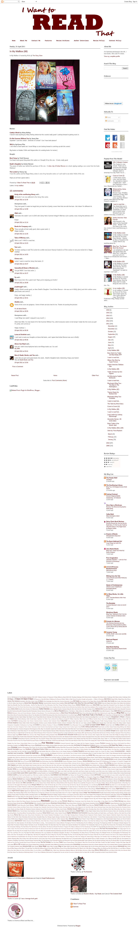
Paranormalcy (107, 792)
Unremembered (84, 844)
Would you (21, 852)
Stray (66, 817)
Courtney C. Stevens (52, 725)
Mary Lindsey (86, 779)
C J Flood (121, 717)
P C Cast (68, 792)
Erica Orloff (105, 736)
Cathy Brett (110, 514)
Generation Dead (62, 745)
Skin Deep (58, 811)
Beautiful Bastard (107, 709)
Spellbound (97, 813)
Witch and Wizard (110, 850)
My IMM (17, 348)
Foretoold (67, 743)
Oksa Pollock (84, 790)
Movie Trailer (44, 784)
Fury (19, 745)
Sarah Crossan (39, 805)
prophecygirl (19, 287)
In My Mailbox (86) (113, 409)
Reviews (45, 801)
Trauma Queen (70, 842)
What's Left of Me (84, 848)
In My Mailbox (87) (113, 389)
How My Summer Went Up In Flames (46, 751)
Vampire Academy (14, 846)
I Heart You (97, 751)
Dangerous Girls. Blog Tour (39, 728)
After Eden (28, 701)
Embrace (10, 736)
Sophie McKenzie (72, 813)
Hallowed (128, 747)
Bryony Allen (79, 717)
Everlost (123, 736)
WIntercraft (103, 850)
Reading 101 (127, 798)
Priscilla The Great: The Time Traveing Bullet (55, 796)
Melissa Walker (73, 780)
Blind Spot (97, 713)
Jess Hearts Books (112, 549)
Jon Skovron (82, 763)
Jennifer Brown (82, 759)
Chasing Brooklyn (108, 721)
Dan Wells (10, 728)
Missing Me (108, 782)
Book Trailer (82, 715)
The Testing (81, 836)
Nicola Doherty (84, 788)
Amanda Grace (55, 703)
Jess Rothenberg (44, 761)
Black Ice (58, 713)
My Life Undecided (81, 784)
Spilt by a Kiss (117, 813)
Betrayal (123, 711)
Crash (129, 725)
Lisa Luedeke (39, 775)
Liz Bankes (86, 775)
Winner (97, 850)
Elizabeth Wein (81, 734)
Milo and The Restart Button (40, 782)
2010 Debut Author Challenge (89, 697)
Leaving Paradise (41, 773)
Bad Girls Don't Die (79, 709)
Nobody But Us (58, 790)
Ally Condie (111, 701)
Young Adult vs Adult (100, 852)
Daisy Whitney (120, 726)
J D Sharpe (63, 757)
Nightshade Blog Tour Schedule (38, 790)
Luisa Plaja (80, 777)
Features (48, 41)
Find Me (102, 740)
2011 (108, 324)
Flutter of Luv (31, 743)
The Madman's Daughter (58, 832)
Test (16, 247)
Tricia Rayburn (78, 842)
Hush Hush (87, 751)
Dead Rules (21, 730)
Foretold (63, 743)
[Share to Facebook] (47, 183)
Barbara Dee (99, 709)
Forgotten (92, 743)
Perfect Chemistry (29, 794)
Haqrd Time (22, 749)
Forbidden (57, 743)
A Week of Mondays (99, 699)
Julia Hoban (120, 763)
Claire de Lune (79, 722)
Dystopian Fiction (120, 732)
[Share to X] (45, 183)
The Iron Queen (32, 830)
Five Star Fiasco (16, 743)
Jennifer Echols (108, 759)
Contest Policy (115, 41)
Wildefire (68, 850)
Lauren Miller (24, 773)
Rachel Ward (42, 798)
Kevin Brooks (119, 767)
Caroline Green (97, 718)
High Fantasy (27, 751)
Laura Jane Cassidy (107, 771)
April (109, 348)
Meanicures (18, 780)
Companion (10, 725)
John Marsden (43, 763)
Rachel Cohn (15, 798)
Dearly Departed (47, 730)
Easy (125, 732)
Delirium (87, 730)
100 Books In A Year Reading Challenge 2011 (23, 697)
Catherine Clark (47, 721)
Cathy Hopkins (79, 721)
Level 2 (79, 773)
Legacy (61, 773)
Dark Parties (65, 728)
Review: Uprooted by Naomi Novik (116, 648)
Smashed (67, 811)
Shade (113, 807)
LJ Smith (92, 775)
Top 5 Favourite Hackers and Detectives (60, 840)
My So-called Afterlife (36, 786)
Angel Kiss (106, 705)
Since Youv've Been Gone (24, 811)
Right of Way (101, 801)
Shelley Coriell (59, 809)
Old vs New (90, 790)
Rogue (15, 803)
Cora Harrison (43, 725)
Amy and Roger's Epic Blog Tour (74, 703)
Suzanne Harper (37, 818)
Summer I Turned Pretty (99, 817)
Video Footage (54, 846)
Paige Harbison (79, 792)
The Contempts (127, 824)
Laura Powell (115, 771)
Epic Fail (100, 736)
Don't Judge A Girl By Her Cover (69, 732)
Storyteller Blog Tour (42, 817)
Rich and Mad (58, 801)
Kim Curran (19, 769)
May (109, 345)
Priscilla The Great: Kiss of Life (36, 796)
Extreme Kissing (45, 738)
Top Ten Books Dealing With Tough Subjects (81, 840)
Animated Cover (113, 705)
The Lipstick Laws (114, 830)
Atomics (28, 709)
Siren (41, 811)
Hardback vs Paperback (33, 749)
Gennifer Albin (70, 745)
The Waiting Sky (114, 836)
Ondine (103, 790)
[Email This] (40, 183)
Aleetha (17, 302)
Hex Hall (22, 751)
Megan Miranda (32, 780)
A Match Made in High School (68, 699)
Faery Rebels (77, 738)
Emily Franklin (20, 736)
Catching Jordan (22, 721)
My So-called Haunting (48, 786)
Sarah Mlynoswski (72, 805)
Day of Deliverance (12, 730)
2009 (108, 446)
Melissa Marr (66, 780)
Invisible (128, 755)
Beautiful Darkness (12, 711)
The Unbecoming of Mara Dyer (92, 836)
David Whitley (127, 728)
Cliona (17, 258)
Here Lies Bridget (121, 749)
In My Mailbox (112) (119, 233)
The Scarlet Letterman (104, 834)
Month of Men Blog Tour (124, 782)
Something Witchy (31, 813)
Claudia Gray (102, 722)
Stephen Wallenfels (111, 815)
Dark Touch (76, 728)
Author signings (54, 709)
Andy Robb (96, 705)
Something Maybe (12, 813)
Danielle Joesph (50, 728)
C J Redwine (127, 717)
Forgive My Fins (81, 743)
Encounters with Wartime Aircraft (64, 736)
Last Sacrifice (92, 771)
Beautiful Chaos (116, 709)
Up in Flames (95, 844)
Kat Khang (16, 767)
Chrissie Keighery (13, 722)
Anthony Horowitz (61, 707)
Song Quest (39, 813)
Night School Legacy (18, 790)
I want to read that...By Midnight (48, 753)
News (72, 788)
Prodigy (88, 796)
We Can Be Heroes (94, 846)
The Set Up (28, 836)
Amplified (62, 703)
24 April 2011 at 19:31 (21, 298)
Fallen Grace (101, 738)
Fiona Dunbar (127, 740)
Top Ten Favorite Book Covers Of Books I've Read (27, 842)
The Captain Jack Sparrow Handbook (68, 824)
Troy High (107, 842)
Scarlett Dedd (122, 805)
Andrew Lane (89, 705)
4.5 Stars (24, 699)
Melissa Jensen (59, 780)
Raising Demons (71, 798)
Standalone (38, 815)
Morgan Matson (36, 784)
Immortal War (29, 755)
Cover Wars (100, 725)
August (110, 337)
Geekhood (38, 745)
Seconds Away (66, 807)
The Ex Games (119, 826)
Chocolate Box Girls (125, 721)
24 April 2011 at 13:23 (21, 243)
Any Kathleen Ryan (80, 707)
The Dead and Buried (52, 826)
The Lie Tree (96, 830)
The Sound (35, 836)
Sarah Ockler (82, 805)
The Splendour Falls (53, 836)
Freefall (122, 743)
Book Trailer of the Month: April (113, 424)
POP (103, 794)
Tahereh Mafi (34, 820)
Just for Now (45, 765)
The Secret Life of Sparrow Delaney (119, 834)
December (111, 326)
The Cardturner (82, 824)
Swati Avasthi (109, 818)
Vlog (59, 846)
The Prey (70, 834)
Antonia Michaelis (70, 707)
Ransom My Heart (93, 798)
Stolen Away (127, 815)
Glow (30, 747)
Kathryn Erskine (45, 767)
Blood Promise (17, 715)
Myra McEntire (105, 786)
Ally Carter (104, 701)
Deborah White (55, 730)
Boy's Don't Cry (121, 715)
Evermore (128, 736)
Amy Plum (20, 705)
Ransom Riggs (102, 798)
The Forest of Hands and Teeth (30, 828)
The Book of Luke (32, 824)
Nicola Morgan (92, 788)
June (109, 342)
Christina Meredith (52, 722)
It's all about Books (21, 308)
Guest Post (95, 747)
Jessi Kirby (51, 761)
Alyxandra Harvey (37, 703)
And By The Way (35, 705)
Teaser (102, 820)
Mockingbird (115, 782)
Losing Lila (127, 775)
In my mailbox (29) (119, 288)
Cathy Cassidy (71, 721)
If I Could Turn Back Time (98, 753)
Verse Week (42, 846)
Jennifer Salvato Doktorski (120, 759)
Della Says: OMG (95, 730)
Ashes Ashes (15, 709)
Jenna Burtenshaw (63, 759)
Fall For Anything (93, 738)
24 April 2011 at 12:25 (21, 234)
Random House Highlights (82, 798)
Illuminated (115, 753)
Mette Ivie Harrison (91, 780)
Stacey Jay (17, 815)
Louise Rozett (25, 777)
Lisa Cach (19, 775)
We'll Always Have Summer (106, 846)
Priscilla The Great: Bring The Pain (19, 796)
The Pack (59, 834)
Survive (120, 817)
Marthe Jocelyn (72, 779)
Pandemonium (95, 792)
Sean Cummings (34, 807)
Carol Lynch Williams (88, 718)
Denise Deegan (111, 730)
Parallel (102, 792)
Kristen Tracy (19, 771)
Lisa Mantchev (46, 775)
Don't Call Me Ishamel (55, 732)
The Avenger (96, 822)
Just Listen (59, 765)
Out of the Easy (54, 792)
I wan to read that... (18, 753)
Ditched (36, 732)
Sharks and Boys (15, 809)
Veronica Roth (27, 846)
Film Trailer (97, 740)
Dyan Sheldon (111, 732)
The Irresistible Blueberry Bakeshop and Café (55, 830)
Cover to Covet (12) (113, 406)
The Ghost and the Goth (44, 828)
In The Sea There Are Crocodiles (60, 755)
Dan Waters (127, 726)
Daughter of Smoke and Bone (99, 728)
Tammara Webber (66, 820)
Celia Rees (86, 721)
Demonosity (103, 730)
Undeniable (47, 844)
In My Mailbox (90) (119, 275)
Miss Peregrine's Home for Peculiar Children (94, 782)
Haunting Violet (53, 749)
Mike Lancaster (27, 782)
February (111, 437)
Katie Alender (52, 767)
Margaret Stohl (35, 779)
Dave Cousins (120, 728)
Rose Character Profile (39, 803)
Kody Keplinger (127, 769)
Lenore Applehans (72, 773)
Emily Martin (36, 736)
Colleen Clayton (126, 722)
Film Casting (91, 740)
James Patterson (115, 757)
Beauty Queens (42, 711)
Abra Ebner (127, 699)
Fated (24, 740)
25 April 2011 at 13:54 (21, 362)
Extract (15, 738)
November (111, 329)
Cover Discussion (74, 725)
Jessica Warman (87, 761)
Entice (93, 736)
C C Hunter (106, 717)
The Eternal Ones (110, 826)
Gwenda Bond (116, 747)
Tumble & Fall (119, 842)
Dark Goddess (57, 728)
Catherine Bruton (38, 721)
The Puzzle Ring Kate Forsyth (80, 834)
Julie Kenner (19, 765)
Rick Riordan (87, 801)
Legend (65, 773)
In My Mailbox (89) (113, 350)
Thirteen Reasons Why (13, 838)
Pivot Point (86, 794)
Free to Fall (117, 743)
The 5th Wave (28, 822)
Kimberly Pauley (46, 769)
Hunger (64, 751)
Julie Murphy (26, 765)
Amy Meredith (14, 705)
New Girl (69, 788)
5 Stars (30, 699)
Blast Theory (83, 713)
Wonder (125, 850)
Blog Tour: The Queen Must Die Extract (120, 247)
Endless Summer (77, 736)
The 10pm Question (19, 822)
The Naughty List (20, 834)
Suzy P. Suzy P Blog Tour (89, 818)
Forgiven (87, 743)
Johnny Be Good (59, 763)
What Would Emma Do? (73, 848)
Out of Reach (46, 792)
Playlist (91, 794)
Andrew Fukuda (80, 705)
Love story (50, 777)
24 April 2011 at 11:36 (21, 199)
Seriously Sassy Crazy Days (104, 807)
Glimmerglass (26, 747)
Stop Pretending (23, 817)
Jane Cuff (13, 759)
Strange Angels (51, 817)
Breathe (128, 715)
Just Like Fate (52, 765)
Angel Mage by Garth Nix (113, 543)
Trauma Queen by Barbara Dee (113, 393)
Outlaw (60, 792)
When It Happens (93, 848)
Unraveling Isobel (68, 844)
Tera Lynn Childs (113, 820)
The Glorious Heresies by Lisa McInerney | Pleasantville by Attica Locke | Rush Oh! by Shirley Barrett (116, 624)
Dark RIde (70, 728)
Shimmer (83, 809)
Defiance (83, 730)
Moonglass (17, 784)
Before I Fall (68, 711)
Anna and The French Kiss (19, 707)
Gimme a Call (99, 745)
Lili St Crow (95, 773)
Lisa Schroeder (63, 775)
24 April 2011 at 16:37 (21, 273)
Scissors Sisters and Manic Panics (21, 807)
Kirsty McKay (74, 769)
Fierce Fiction (85, 740)
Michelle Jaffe (19, 782)
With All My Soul (119, 850)
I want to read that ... (119, 204)
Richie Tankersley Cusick (78, 801)
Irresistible (10, 757)
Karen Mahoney (101, 765)
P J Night (73, 792)
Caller (28, 718)
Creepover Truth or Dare (25, 726)
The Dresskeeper (86, 826)
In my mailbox (19, 185)
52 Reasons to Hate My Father (41, 699)
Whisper (47, 850)
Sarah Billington (30, 805)
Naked (124, 786)
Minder (49, 782)
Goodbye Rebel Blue (60, 747)
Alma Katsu (124, 701)
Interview (119, 755)
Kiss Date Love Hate (92, 769)
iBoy (90, 753)
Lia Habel (83, 773)
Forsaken (97, 743)
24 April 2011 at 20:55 (21, 311)
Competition (17, 725)
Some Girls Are (104, 811)
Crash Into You (11, 726)
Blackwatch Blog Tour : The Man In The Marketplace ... (114, 385)
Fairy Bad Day (84, 738)
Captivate (39, 718)
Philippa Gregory (58, 794)
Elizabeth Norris (63, 734)
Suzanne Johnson (46, 818)
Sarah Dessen (47, 805)
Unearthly (61, 844)
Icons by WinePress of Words (117, 151)
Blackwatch (76, 713)
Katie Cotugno (59, 767)
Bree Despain (11, 717)
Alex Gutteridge (48, 701)
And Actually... (27, 705)
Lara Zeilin (69, 771)
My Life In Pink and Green (60, 784)
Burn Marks (85, 717)
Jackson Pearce (90, 757)
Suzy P (80, 818)
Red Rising (23, 801)
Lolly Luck (109, 775)
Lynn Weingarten (88, 777)
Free (112, 743)
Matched (106, 779)
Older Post (95, 375)
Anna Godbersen (36, 707)
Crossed (64, 726)
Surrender (115, 817)
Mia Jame (99, 780)
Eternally (110, 736)
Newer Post (15, 375)
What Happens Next (17, 848)
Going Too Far (35, 747)
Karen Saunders (110, 765)
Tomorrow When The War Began (42, 840)
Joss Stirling (107, 763)
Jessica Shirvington (68, 761)
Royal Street (70, 803)
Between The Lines (45, 713)
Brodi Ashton (73, 717)
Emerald (14, 736)
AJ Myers (40, 701)
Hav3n (58, 749)
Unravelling (76, 844)
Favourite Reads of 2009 (36, 740)
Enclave (54, 736)
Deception (68, 730)
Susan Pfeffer (11, 818)
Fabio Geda (53, 738)
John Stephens (51, 763)
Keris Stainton (103, 767)
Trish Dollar (98, 842)
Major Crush (124, 777)
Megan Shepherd (42, 780)
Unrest (90, 844)
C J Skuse (11, 718)
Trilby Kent (85, 842)
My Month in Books (104, 784)
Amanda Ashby (47, 703)
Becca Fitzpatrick (60, 711)
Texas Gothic (11, 822)
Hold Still (34, 751)
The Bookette (110, 603)
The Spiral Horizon (42, 836)
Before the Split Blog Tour (85, 711)
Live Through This (78, 775)
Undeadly (42, 844)
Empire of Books (112, 534)
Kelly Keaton (95, 767)
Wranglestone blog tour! (113, 536)
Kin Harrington (54, 769)
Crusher (72, 726)
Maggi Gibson (96, 777)
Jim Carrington (112, 761)
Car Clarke (45, 718)
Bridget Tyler (26, 717)
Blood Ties (31, 715)
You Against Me (56, 852)
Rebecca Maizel (16, 801)
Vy (16, 277)
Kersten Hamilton (112, 767)
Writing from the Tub (113, 576)
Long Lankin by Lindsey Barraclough (114, 415)
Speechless (91, 813)
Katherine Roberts (35, 767)
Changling (91, 721)
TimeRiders (15, 840)
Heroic (9, 751)
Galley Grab (23, 745)
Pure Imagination (112, 558)
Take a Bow (41, 820)
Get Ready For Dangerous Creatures (84, 745)
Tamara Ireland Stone (55, 820)
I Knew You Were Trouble (107, 751)
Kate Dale (21, 767)
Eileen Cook (22, 734)
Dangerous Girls (28, 728)
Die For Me (25, 732)
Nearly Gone (38, 788)
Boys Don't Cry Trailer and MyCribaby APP (114, 354)
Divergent (40, 732)
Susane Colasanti (28, 818)
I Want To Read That (79, 904)
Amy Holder (120, 703)
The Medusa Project (94, 832)
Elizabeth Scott (72, 734)
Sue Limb (90, 817)
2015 (108, 313)
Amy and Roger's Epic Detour (93, 703)
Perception (22, 794)
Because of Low (50, 711)
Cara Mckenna (60, 718)
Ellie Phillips (116, 734)
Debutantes (62, 730)
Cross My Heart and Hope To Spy (53, 726)
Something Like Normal (124, 811)
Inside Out (108, 755)
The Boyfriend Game (43, 824)
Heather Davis (87, 749)
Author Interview (44, 709)
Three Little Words (86, 838)
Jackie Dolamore (71, 757)
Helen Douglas (103, 749)
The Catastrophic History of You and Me (96, 824)
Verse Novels (35, 846)
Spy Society (11, 815)
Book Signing (74, 715)
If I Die (106, 753)
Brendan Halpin (18, 717)
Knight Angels (118, 769)
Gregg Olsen (76, 747)
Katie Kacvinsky (73, 767)
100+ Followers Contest (120, 162)
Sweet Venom (11, 820)
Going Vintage (43, 747)
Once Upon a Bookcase (114, 505)
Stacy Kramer (31, 815)
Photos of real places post (69, 794)
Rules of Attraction (77, 803)
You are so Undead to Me (75, 852)
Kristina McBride (43, 771)
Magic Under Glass (115, 777)
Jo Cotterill (119, 761)
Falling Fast (115, 738)
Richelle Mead (66, 801)
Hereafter (128, 749)
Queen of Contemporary (114, 585)
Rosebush (48, 803)
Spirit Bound (125, 813)
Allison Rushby (97, 701)
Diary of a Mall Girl (17, 732)
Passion (126, 792)
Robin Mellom (127, 801)
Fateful (28, 740)
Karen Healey (92, 765)
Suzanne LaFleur (56, 818)
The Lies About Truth (104, 830)
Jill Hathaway (105, 761)
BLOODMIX (43, 715)
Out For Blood (31, 792)
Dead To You (27, 730)
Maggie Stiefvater (105, 777)
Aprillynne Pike (94, 707)
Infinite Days (85, 755)
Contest (37, 725)
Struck (70, 817)
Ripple (106, 801)
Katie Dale (66, 767)
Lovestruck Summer (58, 777)
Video (48, 846)
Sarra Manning (90, 805)
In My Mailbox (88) (113, 369)
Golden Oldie (51, 747)
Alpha (14, 703)
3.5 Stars (10, 699)
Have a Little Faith (65, 749)
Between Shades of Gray (33, 713)
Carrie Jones (112, 718)
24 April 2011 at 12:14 (21, 222)
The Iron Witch (39, 830)
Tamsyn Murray (76, 820)
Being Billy (96, 711)
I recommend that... (119, 751)
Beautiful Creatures (125, 709)
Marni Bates (64, 779)
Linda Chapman (102, 773)
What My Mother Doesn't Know (59, 848)
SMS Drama (73, 811)
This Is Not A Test (43, 838)
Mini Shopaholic (69, 782)
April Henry (87, 707)
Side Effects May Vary (117, 809)
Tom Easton (22, 840)
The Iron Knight (23, 830)
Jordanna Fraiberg (90, 763)
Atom (24, 709)
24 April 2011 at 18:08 (21, 282)
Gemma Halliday (46, 745)
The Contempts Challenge (14, 826)
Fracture (102, 743)
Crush (68, 726)
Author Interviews (81, 41)
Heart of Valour (80, 749)
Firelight (9, 743)
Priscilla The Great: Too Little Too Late (76, 796)
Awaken (60, 709)
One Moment (108, 790)
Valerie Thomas (118, 844)
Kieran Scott (126, 767)
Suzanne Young (111, 632)
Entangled (88, 736)
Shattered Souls (40, 809)
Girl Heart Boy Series (115, 745)
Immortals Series (37, 755)
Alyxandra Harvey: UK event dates (114, 420)
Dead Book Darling (112, 647)
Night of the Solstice (111, 788)
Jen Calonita (31, 759)
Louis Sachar (18, 777)
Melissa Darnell (50, 780)
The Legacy (89, 830)
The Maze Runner (84, 832)
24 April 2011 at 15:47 (21, 264)
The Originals (42, 834)
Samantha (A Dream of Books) (25, 268)
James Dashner (107, 757)
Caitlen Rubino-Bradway (20, 718)
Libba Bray (89, 773)
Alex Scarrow (60, 701)
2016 (108, 310)
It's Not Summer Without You (44, 757)
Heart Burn (73, 749)
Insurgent (114, 755)
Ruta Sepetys (86, 803)
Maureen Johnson (113, 779)
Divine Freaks (46, 732)
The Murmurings (124, 832)
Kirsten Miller (61, 769)
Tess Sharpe (127, 820)
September (111, 334)
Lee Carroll (48, 773)
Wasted (86, 846)
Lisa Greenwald (26, 775)
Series (95, 807)
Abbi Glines (107, 699)
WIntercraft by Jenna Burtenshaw (119, 190)
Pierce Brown (79, 794)
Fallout (120, 738)
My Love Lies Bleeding (92, 784)
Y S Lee (35, 852)
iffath (16, 213)
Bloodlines (37, 715)
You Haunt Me (85, 852)
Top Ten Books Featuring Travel (100, 840)
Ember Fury (127, 734)
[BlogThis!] (43, 183)
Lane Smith (64, 771)
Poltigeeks (98, 794)
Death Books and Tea (26, 360)
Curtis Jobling (85, 726)
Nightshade (27, 790)
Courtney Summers (63, 725)
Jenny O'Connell (25, 761)
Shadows (124, 807)
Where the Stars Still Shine (23, 850)
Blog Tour (120, 713)
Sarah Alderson (12, 805)
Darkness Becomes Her (85, 728)
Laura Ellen (99, 771)
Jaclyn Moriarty (98, 757)
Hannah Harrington (13, 749)
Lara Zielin (75, 771)
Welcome (115, 846)
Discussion (31, 732)
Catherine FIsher (56, 721)
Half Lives (123, 747)
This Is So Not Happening (54, 838)
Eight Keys (15, 734)
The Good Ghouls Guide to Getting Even (71, 828)
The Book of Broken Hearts (21, 824)
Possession (107, 794)
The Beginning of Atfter (105, 822)
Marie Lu (50, 779)
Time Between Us (126, 838)
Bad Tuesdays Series (89, 709)
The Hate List (85, 828)
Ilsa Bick (121, 753)
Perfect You (37, 794)
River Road (111, 801)
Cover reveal (82, 725)
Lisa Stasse (71, 775)
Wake (65, 846)
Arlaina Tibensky (115, 707)
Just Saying (65, 765)
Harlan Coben (44, 749)
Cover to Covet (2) (118, 175)
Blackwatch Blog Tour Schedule (114, 397)
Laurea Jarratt (123, 771)
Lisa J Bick (32, 775)
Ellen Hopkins (96, 734)
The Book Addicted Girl (114, 541)
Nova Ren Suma (72, 790)
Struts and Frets (76, 817)
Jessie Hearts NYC (97, 761)
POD (94, 794)
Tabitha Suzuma (27, 820)
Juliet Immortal (33, 765)
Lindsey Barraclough (125, 773)
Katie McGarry (80, 767)
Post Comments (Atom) (59, 380)
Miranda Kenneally (78, 782)
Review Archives (62, 41)
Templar (106, 820)
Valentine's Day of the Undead (106, 844)
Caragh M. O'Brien (69, 718)
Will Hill (77, 850)
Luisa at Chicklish (21, 334)
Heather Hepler (95, 749)
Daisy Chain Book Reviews (115, 521)
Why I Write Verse (54, 850)
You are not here (64, 852)
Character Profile (99, 721)
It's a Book (21, 757)
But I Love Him (99, 717)
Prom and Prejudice (96, 796)
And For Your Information (46, 705)
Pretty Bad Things (115, 794)
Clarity (94, 722)
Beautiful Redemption (32, 711)
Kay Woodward (88, 767)
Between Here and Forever (20, 713)
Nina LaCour (50, 790)
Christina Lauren (43, 722)
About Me (23, 41)
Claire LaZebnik (87, 722)
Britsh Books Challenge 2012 (62, 717)
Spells (101, 813)
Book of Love (67, 715)
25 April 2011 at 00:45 (21, 340)
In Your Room (72, 755)
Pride (121, 794)
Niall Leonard (77, 788)
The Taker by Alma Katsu (115, 404)
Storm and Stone (32, 817)
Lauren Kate (16, 773)
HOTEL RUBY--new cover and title (116, 634)
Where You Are (34, 850)
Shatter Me (23, 809)
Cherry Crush (116, 721)
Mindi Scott (54, 782)
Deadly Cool (34, 730)
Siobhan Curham (35, 811)
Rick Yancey (94, 801)
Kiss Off (106, 769)
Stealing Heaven (74, 815)
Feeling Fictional (112, 494)
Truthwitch (112, 842)
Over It (63, 792)
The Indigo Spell (122, 828)
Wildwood (72, 850)
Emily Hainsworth (28, 736)
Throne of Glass (95, 838)
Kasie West (10, 767)
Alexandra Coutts (68, 701)
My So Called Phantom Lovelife (23, 786)
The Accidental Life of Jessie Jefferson (55, 822)
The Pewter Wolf (111, 478)
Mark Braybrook (57, 779)
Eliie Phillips (37, 734)
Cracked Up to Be (109, 725)
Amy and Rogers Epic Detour (109, 703)
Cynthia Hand (94, 726)
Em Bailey (121, 734)
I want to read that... (113, 357)
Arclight (109, 707)
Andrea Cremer (71, 705)
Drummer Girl (104, 732)
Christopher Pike (71, 722)
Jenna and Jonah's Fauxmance (43, 759)
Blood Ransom (25, 715)
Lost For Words (11, 777)
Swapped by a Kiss (101, 818)
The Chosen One (111, 824)
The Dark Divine (25, 826)
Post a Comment (17, 366)
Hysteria (92, 751)
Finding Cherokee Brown (111, 740)
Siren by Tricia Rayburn (114, 430)
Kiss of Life (101, 769)
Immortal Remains (21, 755)
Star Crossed (44, 815)
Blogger (78, 926)
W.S (62, 846)
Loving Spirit (66, 777)
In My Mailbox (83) (119, 261)
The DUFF (93, 826)
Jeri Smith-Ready (34, 761)
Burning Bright (92, 717)
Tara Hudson (84, 820)
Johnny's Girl (75, 763)
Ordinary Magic (20, 792)
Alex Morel (54, 701)
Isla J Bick (15, 757)
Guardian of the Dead (85, 747)
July (109, 340)
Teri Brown (121, 820)
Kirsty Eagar (68, 769)
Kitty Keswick (111, 769)
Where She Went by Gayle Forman (113, 361)
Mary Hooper (79, 779)
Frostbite (15, 745)
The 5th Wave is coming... (38, 822)
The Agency (68, 822)
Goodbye (109, 479)
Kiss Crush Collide (82, 769)
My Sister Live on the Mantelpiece (118, 784)
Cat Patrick (14, 721)
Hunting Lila (70, 751)
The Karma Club (71, 830)
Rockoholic (10, 803)
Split (129, 813)
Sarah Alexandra (21, 805)
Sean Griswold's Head (44, 807)
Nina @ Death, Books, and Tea (25, 355)
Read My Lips (119, 798)
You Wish (92, 852)
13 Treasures (50, 697)
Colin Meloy (119, 722)
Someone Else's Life (113, 811)
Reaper (9, 801)
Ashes (9, 709)
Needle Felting (48, 788)
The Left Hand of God (80, 830)
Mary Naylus (93, 779)
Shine (87, 809)
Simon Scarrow (126, 809)
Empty (50, 736)
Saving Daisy (107, 805)
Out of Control (38, 792)
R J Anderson (118, 796)
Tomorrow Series (29, 840)
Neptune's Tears (56, 788)
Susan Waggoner (19, 818)
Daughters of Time (111, 728)
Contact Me (36, 41)
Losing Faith (122, 775)
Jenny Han (17, 761)
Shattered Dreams (30, 809)
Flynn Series (38, 743)
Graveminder (69, 747)
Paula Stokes (15, 794)
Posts (109, 117)
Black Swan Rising (66, 713)
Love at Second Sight (35, 777)
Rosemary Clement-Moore (58, 803)
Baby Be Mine (70, 709)
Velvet (21, 846)
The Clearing (119, 824)
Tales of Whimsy (20, 238)
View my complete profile (112, 56)
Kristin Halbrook (35, 771)
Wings (93, 850)
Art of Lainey (123, 707)
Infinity (97, 755)
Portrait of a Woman (113, 621)
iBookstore (86, 753)
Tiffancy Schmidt (112, 838)
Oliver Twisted (97, 790)
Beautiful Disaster (21, 711)
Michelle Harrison (125, 780)
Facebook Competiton (67, 738)
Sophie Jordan (54, 813)
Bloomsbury (49, 715)
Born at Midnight (113, 715)
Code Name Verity (111, 722)
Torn (52, 842)
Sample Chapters (104, 803)
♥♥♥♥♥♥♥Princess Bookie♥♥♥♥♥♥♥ (112, 567)
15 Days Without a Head (59, 697)
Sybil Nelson (18, 820)
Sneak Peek (80, 811)
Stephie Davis (120, 815)
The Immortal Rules (111, 828)
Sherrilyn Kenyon (72, 809)
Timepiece (10, 840)
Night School (120, 788)
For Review (47, 743)
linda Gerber (109, 773)
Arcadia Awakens (102, 707)
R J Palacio (125, 796)
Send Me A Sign (89, 807)
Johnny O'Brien (68, 763)
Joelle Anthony (25, 763)
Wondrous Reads (112, 612)
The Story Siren (37, 55)
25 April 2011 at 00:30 (21, 330)
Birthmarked (53, 713)
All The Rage (90, 701)
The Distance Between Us (75, 826)
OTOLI (25, 792)
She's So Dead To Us (49, 809)
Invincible (124, 755)
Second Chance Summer (56, 807)
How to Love (59, 751)
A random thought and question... (84, 699)
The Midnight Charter (105, 832)
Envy (96, 736)
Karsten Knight (126, 765)
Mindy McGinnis (61, 782)
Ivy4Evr (58, 757)
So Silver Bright (88, 811)
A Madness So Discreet (55, 699)
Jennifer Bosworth (73, 759)
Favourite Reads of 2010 (49, 740)
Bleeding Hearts (90, 713)
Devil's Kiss (10, 732)
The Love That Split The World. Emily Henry (30, 832)
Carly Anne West (78, 718)
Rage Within (63, 798)
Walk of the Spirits (79, 846)
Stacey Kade (24, 815)
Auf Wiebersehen (34, 709)
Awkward (64, 709)
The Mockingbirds (115, 832)
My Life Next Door (71, 784)
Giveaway (14, 747)
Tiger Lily (119, 838)
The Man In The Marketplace (72, 832)
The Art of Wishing (88, 822)
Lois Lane (103, 775)
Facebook (58, 738)
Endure (83, 736)
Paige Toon (87, 792)
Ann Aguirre (121, 705)
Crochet (43, 726)
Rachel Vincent (33, 798)
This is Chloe (22, 838)
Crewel (38, 726)
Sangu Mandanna (115, 803)
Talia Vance (47, 820)
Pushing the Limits (105, 796)
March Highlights (27, 779)
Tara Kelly (90, 820)
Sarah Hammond (56, 805)
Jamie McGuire (123, 757)
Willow (89, 850)
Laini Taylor (57, 771)
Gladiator (20, 747)
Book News (61, 715)
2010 (108, 443)
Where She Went (12, 850)
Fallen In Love (108, 738)
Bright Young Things (34, 717)
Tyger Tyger (126, 842)
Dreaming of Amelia (92, 732)
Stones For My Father (13, 817)
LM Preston (97, 775)
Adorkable (22, 701)
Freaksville (108, 743)
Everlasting (118, 736)
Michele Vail (117, 780)
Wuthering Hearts (28, 852)
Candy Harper (33, 718)
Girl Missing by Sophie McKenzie (114, 377)
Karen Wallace (119, 765)
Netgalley (63, 788)
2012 (108, 321)
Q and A (113, 796)
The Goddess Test (56, 828)
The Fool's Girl (18, 828)
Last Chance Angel (83, 771)
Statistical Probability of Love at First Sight (59, 815)
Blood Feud (127, 713)
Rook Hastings (29, 803)
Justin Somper (72, 765)
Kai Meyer (78, 765)
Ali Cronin (76, 701)
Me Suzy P (12, 780)
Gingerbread (106, 745)
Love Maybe (44, 777)
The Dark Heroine (33, 826)
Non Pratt (65, 790)
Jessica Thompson (77, 761)
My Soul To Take (86, 786)
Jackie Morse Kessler (80, 757)
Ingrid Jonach (102, 755)
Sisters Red (53, 811)
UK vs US (17, 844)
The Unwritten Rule (105, 836)
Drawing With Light (82, 732)
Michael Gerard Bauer (107, 780)
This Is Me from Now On (32, 838)
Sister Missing (46, 811)
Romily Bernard (20, 803)
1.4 (10, 697)
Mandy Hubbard (17, 779)
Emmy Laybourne (43, 736)
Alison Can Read (20, 344)
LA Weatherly (51, 771)
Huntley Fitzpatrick (78, 751)
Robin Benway (118, 801)
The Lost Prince (14, 832)
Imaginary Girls (126, 753)
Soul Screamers (83, 813)
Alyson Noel (27, 703)
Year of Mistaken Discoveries (45, 852)
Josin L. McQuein (99, 763)
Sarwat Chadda (99, 805)
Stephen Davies (102, 815)
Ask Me (21, 709)
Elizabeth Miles (54, 734)
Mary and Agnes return (113, 516)
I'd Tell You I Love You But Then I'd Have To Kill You (70, 753)
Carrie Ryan (119, 718)
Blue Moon (55, 715)
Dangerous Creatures (18, 728)
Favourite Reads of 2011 (62, 740)
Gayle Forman (31, 745)
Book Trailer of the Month (94, 715)
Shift (79, 809)
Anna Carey (29, 707)
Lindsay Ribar (116, 773)
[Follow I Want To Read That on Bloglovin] (113, 104)
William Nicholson (83, 850)
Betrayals (128, 711)
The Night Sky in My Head (31, 834)
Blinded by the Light (105, 713)
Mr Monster (51, 784)
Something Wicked (21, 813)
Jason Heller (20, 759)
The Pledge (65, 834)
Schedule (10, 807)
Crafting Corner (119, 725)
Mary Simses (100, 779)
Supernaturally (109, 817)
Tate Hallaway (96, 820)
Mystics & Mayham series (116, 786)
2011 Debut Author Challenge (104, 697)
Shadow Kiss (118, 807)
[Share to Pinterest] (49, 183)
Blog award (113, 713)
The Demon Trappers (63, 826)
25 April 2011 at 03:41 (21, 351)
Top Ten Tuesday (46, 842)
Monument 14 (11, 784)
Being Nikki (102, 711)
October (110, 331)
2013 (108, 318)
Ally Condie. (118, 701)
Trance (65, 842)
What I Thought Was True (28, 848)
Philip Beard (50, 794)
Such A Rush (84, 817)
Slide (63, 811)
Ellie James (109, 734)
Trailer (61, 842)
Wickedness (63, 850)
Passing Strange (119, 792)
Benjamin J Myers (109, 711)
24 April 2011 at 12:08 (21, 209)
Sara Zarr (128, 803)
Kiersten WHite (12, 769)
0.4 (8, 697)
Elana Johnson (30, 734)
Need (43, 788)
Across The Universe (14, 701)
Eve (114, 736)
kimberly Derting (37, 769)
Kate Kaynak (27, 767)
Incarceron (79, 755)
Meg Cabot (24, 780)
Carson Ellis (125, 718)
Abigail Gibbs (114, 699)
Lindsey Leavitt (12, 775)
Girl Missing (126, 745)
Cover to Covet (90, 725)
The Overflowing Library (114, 485)
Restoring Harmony (36, 801)
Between (10, 713)
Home (13, 41)
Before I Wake (75, 711)
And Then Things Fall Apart (60, 705)
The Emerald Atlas (101, 826)
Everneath (10, 738)
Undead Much (35, 844)
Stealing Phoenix (83, 815)
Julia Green (114, 763)
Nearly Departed (30, 788)
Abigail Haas (121, 699)
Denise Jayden (120, 730)
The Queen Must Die (93, 834)
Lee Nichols (55, 773)
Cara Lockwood (52, 718)
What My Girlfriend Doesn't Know (43, 848)
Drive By (99, 732)
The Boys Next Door (54, 824)
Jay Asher (25, 759)
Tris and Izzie (91, 842)
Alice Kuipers (83, 701)
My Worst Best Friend (96, 786)
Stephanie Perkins (93, 815)
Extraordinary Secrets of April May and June (29, 738)
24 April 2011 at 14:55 (21, 254)
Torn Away (56, 842)
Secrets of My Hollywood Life (78, 807)
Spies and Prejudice (109, 813)
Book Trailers (106, 715)
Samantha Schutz (94, 803)
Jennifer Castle (91, 759)
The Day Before (42, 826)
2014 (108, 315)
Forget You (73, 743)
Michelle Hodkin (11, 782)
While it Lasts (41, 850)
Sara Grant (122, 803)
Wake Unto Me (71, 846)
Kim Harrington (27, 769)
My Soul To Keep (58, 786)
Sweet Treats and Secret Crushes (121, 818)
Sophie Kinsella (62, 813)
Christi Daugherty (34, 722)
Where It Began (126, 848)
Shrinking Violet (107, 809)
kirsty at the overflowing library (25, 194)
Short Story (100, 809)
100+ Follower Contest (40, 697)
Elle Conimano (89, 734)
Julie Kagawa (12, 765)
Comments (110, 121)
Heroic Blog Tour (15, 751)
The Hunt (102, 828)
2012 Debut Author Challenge (120, 697)
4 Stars (17, 699)
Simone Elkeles (12, 811)
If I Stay (110, 753)
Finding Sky (120, 740)
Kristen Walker (27, 771)
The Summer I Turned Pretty (65, 836)
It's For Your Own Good (30, 757)
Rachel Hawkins (23, 798)
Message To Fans (82, 780)
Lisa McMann (55, 775)
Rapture (109, 798)
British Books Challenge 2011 (47, 717)
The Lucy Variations (46, 832)
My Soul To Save (67, 786)
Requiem (28, 801)
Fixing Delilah (24, 743)
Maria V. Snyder (44, 779)
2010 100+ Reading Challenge (74, 697)
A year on (109, 641)
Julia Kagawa (127, 763)
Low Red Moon (73, 777)
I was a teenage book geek (29, 898)
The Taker (75, 836)
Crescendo (34, 726)
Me (8, 780)
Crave (16, 726)
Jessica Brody (58, 761)
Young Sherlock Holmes (111, 852)
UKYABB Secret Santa (26, 844)
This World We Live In (66, 838)
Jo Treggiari (125, 761)
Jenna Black (54, 759)
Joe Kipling (18, 763)
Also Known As (20, 703)
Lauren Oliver (33, 773)
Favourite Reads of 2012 (75, 740)
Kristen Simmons (12, 771)
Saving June (114, 805)
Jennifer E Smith (100, 759)
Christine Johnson (61, 722)
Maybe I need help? (125, 779)
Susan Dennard (126, 817)
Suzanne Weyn (65, 818)
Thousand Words (77, 838)
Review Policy (98, 41)
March (110, 434)
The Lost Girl (122, 830)
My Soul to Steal (77, 786)
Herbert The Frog (112, 749)
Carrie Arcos (105, 718)
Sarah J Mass (64, 805)
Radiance (57, 798)
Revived (52, 801)
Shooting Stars (92, 809)
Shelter (65, 809)
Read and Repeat (112, 639)
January (110, 439)
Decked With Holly (75, 730)
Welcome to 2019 (111, 570)
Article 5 (128, 707)
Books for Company (21, 226)
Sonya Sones (46, 813)
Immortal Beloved (12, 755)
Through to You (104, 838)
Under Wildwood (55, 844)
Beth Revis (117, 711)
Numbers (78, 790)
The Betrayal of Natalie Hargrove (120, 822)
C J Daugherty (114, 717)
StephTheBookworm (48, 878)
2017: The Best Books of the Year (116, 597)
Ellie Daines (103, 734)
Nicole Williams (100, 788)
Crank (125, 725)
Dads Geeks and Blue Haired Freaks (107, 726)
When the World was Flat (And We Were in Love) (110, 848)
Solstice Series (96, 811)
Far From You (19, 740)
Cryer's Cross (77, 726)
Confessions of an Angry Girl (27, 725)
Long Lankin (115, 775)
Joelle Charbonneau (34, 763)
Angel (101, 705)
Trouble (103, 842)
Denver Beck (127, 730)
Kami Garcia (85, 765)
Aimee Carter (34, 701)
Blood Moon (11, 715)
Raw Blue (113, 798)
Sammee (75, 906)
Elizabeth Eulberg (45, 734)
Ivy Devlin (53, 757)
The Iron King (16, 830)
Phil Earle (44, 794)
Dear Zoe (40, 730)
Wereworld (121, 846)
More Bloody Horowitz (26, 784)
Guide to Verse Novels (106, 747)
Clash (97, 722)
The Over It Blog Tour (51, 834)
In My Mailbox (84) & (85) (115, 428)
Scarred (128, 805)
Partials (113, 792)
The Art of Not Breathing (77, 822)
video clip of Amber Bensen (57, 166)
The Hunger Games (94, 828)
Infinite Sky (92, 755)
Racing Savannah (50, 798)
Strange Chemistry (60, 817)
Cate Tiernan (30, 721)
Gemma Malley (53, 745)
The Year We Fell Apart (124, 836)
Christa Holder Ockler (24, 722)
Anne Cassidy (53, 707)
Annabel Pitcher (45, 707)
